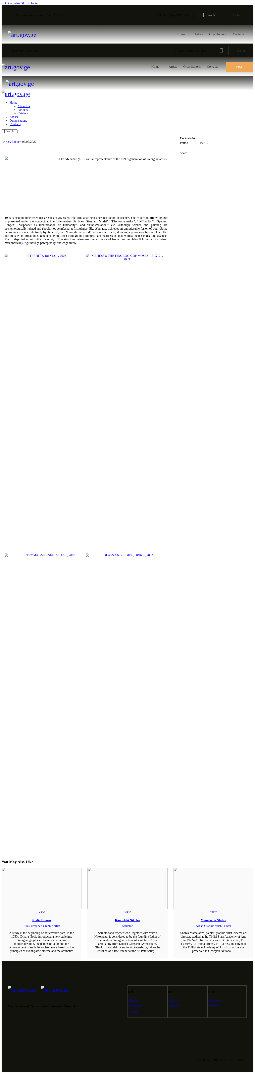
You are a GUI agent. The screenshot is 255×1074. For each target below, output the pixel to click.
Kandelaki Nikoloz (127, 920)
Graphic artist (51, 925)
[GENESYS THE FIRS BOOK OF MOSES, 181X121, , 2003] (126, 403)
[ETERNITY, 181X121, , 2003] (45, 315)
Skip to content (11, 3)
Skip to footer (29, 3)
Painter (16, 141)
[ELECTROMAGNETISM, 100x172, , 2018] (45, 703)
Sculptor (127, 925)
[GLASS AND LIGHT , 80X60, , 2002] (126, 703)
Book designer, (33, 925)
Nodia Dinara (41, 920)
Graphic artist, (213, 925)
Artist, (7, 141)
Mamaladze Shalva (213, 920)
